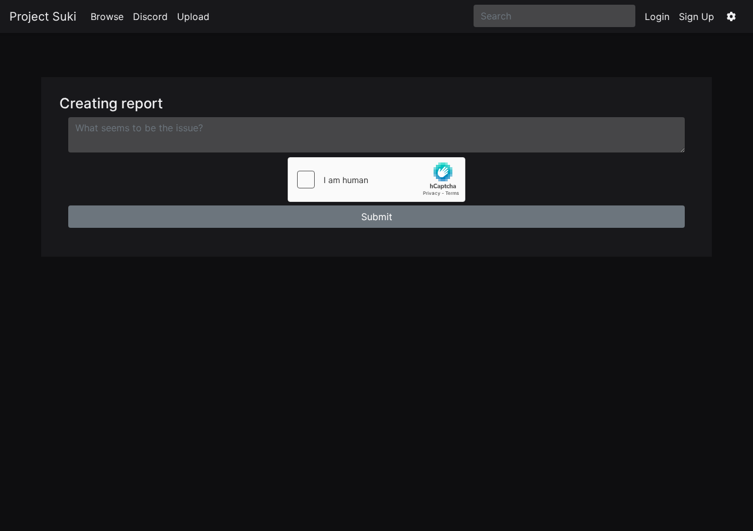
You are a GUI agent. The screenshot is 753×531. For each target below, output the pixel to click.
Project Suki (42, 16)
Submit (376, 217)
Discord (150, 16)
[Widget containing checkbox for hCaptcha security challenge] (376, 179)
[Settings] (731, 16)
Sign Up (696, 16)
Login (657, 16)
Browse (107, 16)
